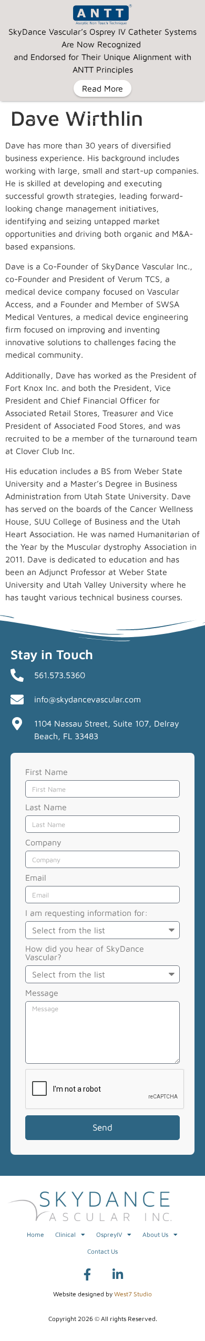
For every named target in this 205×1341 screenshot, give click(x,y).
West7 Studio (133, 1294)
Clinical (65, 1234)
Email (35, 877)
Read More (102, 88)
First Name (46, 772)
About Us (155, 1234)
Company (43, 842)
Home (35, 1234)
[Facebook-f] (87, 1275)
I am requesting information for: (86, 913)
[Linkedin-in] (118, 1275)
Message (41, 993)
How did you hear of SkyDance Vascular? (84, 953)
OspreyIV (109, 1234)
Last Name (46, 807)
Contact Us (102, 1251)
